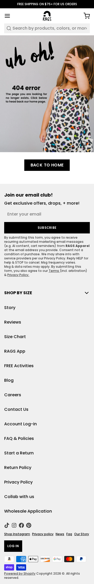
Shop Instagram (17, 534)
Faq (69, 534)
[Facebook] (21, 525)
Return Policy (17, 468)
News (60, 534)
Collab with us (19, 497)
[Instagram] (14, 525)
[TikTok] (6, 525)
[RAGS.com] (47, 15)
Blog (9, 380)
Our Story (81, 534)
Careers (12, 395)
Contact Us (16, 409)
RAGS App (14, 351)
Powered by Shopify (20, 573)
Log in (13, 546)
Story (9, 308)
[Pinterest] (28, 525)
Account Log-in (20, 424)
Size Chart (15, 337)
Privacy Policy (18, 482)
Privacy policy (43, 534)
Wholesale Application (28, 511)
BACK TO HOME (47, 165)
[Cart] (84, 16)
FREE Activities (19, 366)
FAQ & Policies (19, 438)
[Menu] (9, 16)
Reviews (12, 322)
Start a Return (19, 453)
